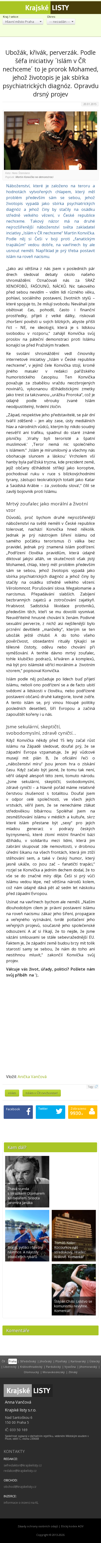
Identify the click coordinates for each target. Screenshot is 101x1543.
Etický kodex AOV (72, 1526)
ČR (3, 1361)
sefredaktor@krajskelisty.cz (23, 1465)
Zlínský (72, 1372)
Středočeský (28, 1361)
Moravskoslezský (54, 1372)
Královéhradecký (31, 1366)
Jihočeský (46, 1361)
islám (12, 1093)
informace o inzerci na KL (21, 1503)
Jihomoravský (88, 1366)
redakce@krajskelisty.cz (20, 1471)
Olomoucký (31, 1372)
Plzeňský (61, 1361)
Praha (12, 1361)
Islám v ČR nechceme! (42, 1093)
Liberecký (9, 1366)
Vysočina (70, 1366)
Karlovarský (78, 1361)
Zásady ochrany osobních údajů (38, 1526)
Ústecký (94, 1361)
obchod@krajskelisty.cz (20, 1487)
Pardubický (53, 1366)
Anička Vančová (32, 1076)
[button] (22, 21)
